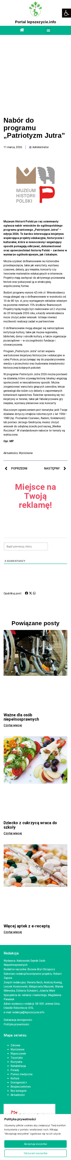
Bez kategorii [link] (18, 1090)
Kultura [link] (15, 1078)
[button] (48, 30)
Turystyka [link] (17, 1057)
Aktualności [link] (10, 453)
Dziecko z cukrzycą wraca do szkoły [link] (30, 825)
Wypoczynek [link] (18, 1053)
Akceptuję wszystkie (35, 1144)
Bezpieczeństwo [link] (21, 1086)
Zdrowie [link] (15, 1045)
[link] (66, 13)
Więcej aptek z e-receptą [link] (27, 926)
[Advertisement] (35, 75)
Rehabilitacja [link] (18, 1066)
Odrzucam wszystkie (35, 1153)
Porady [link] (15, 1070)
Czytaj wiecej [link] (13, 725)
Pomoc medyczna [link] (21, 1074)
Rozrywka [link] (16, 1061)
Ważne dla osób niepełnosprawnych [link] (21, 717)
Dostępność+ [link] (19, 1082)
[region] (35, 1137)
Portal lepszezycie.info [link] (35, 22)
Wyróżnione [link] (26, 453)
